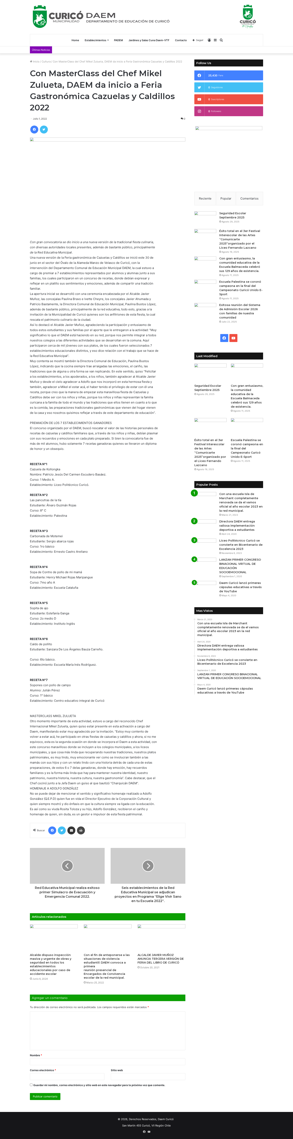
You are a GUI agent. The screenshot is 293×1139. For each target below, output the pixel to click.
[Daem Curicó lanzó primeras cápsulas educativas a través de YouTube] (205, 588)
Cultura (46, 61)
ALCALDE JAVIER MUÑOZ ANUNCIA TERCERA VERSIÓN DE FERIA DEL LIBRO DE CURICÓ (161, 958)
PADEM (118, 40)
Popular (225, 198)
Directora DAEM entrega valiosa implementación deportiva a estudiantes (237, 526)
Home (75, 40)
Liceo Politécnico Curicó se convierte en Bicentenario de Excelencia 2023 (241, 545)
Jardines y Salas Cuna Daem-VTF (149, 40)
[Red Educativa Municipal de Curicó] (146, 16)
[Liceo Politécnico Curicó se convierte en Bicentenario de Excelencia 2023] (205, 546)
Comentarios (249, 198)
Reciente (205, 198)
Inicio (35, 61)
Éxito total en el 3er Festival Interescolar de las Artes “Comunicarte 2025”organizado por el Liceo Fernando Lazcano (239, 239)
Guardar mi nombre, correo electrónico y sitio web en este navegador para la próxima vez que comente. (99, 1085)
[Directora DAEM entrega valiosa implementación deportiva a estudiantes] (205, 526)
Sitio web (117, 1070)
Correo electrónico (43, 1070)
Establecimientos (95, 40)
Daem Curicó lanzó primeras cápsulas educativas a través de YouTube (240, 587)
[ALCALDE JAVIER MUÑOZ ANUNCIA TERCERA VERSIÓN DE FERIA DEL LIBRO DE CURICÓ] (161, 937)
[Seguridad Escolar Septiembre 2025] (205, 218)
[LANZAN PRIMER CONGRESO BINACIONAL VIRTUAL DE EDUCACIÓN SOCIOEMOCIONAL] (205, 565)
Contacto (181, 40)
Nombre (36, 1055)
